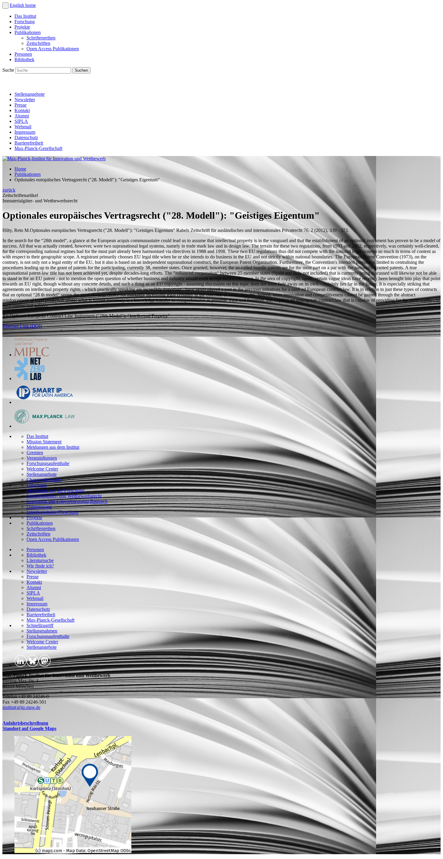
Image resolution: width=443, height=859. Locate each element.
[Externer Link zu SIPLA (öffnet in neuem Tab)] (44, 402)
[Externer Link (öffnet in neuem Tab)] (72, 851)
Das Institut (25, 16)
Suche (8, 70)
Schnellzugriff (40, 625)
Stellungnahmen (42, 630)
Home (20, 168)
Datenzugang (39, 506)
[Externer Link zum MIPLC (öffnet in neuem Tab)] (31, 354)
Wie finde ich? (40, 565)
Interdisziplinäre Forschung (52, 512)
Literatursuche (40, 560)
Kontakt (22, 110)
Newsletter (24, 99)
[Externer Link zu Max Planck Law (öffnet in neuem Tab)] (44, 426)
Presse (20, 105)
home (30, 5)
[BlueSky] (22, 83)
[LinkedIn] (8, 83)
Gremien (35, 452)
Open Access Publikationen (53, 48)
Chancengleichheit (44, 479)
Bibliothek (24, 59)
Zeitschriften (38, 43)
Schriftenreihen (41, 37)
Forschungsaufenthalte (48, 463)
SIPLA (21, 121)
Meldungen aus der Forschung (55, 490)
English (17, 5)
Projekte (22, 27)
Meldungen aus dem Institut (53, 447)
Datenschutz (26, 137)
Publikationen (27, 32)
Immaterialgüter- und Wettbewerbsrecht (64, 495)
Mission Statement (44, 441)
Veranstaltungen (42, 458)
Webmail (22, 126)
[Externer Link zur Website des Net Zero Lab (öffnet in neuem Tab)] (29, 378)
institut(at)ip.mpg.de (21, 707)
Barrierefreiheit (28, 142)
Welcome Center (42, 468)
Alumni (21, 115)
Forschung (24, 21)
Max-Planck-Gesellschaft (38, 148)
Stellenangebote (29, 94)
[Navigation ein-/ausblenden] (5, 5)
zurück (8, 189)
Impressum (24, 132)
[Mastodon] (35, 83)
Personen (23, 54)
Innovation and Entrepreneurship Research (67, 501)
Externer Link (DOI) (22, 326)
